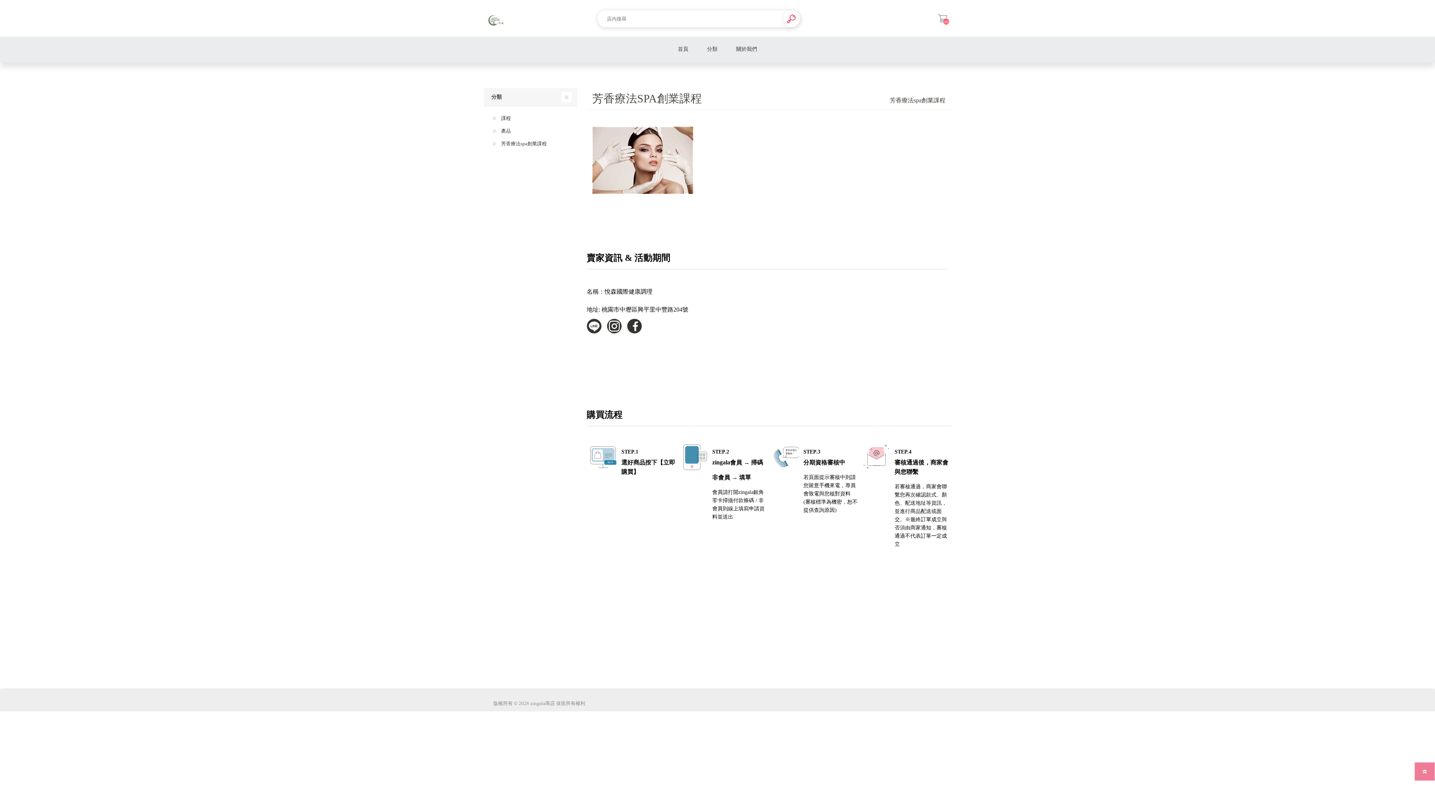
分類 (712, 49)
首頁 (683, 49)
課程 (505, 118)
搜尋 (791, 18)
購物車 (942, 18)
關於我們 (746, 49)
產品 (505, 131)
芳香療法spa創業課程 (523, 143)
